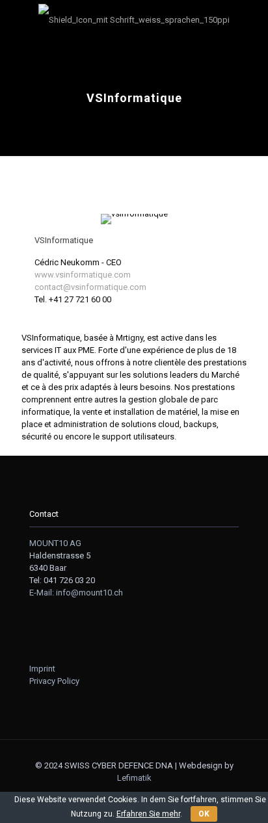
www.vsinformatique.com (82, 275)
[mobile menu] (18, 19)
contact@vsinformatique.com (90, 287)
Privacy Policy (54, 681)
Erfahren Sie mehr (148, 813)
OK (203, 813)
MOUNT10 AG (55, 543)
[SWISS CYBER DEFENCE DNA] (134, 19)
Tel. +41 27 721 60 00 (72, 299)
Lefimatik (134, 778)
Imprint (42, 668)
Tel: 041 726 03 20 (62, 580)
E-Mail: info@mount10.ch (76, 592)
